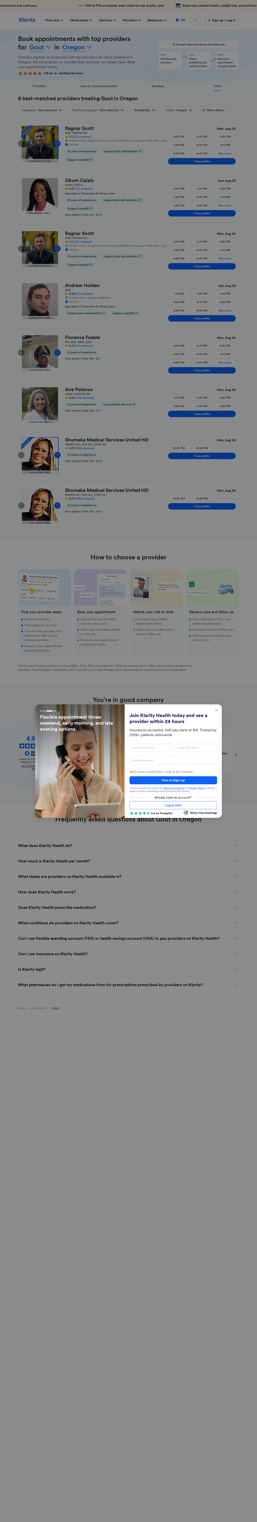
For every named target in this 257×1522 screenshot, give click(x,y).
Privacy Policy (197, 788)
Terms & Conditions (173, 788)
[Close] (216, 710)
